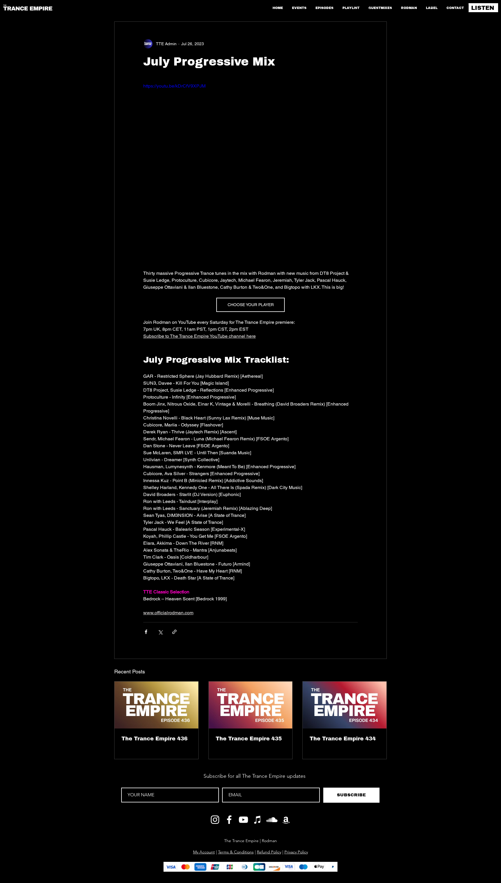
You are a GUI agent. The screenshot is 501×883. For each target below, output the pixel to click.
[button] (375, 811)
